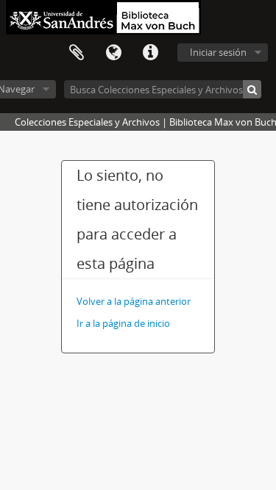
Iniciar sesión (218, 52)
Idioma (113, 53)
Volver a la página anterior (134, 301)
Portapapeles (76, 53)
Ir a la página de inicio (123, 323)
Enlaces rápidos (150, 53)
